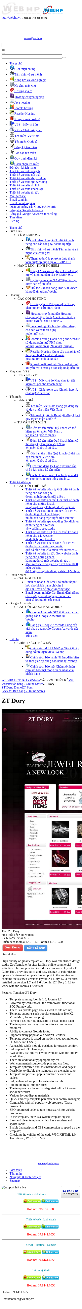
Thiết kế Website (20, 482)
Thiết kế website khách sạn (27, 189)
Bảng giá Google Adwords (26, 210)
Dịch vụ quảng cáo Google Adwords (33, 206)
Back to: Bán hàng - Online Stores (23, 691)
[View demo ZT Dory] (13, 950)
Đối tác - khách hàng (23, 167)
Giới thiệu (16, 1170)
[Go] (3, 50)
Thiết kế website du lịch (25, 185)
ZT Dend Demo (12, 687)
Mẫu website (18, 196)
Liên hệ (14, 221)
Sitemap (15, 1180)
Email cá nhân (18, 199)
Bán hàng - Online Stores (27, 684)
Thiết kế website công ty (25, 171)
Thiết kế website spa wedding (28, 181)
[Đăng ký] (36, 950)
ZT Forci (27, 687)
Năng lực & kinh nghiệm (25, 1177)
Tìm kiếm (16, 217)
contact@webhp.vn (33, 38)
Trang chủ (16, 63)
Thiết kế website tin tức (24, 192)
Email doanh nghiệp (22, 203)
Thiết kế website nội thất (25, 174)
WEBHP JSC (10, 680)
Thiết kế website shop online (28, 178)
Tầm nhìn (16, 1173)
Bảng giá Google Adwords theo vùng (33, 213)
